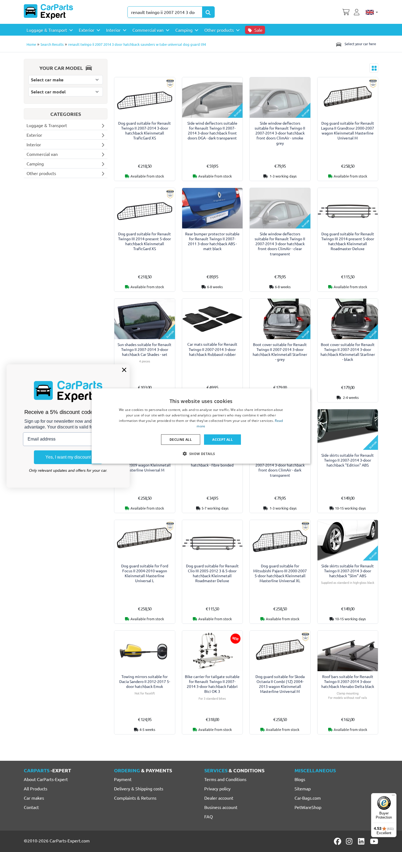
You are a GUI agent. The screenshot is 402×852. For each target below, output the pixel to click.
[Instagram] (350, 841)
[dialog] (201, 426)
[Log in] (357, 11)
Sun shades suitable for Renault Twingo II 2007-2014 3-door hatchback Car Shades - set (144, 349)
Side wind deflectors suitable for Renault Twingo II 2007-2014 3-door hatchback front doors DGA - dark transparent (212, 131)
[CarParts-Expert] (48, 11)
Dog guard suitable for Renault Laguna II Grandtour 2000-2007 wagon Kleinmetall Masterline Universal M (347, 131)
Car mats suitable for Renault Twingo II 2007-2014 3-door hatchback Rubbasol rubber (212, 349)
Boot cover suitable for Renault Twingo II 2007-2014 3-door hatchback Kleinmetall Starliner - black (348, 352)
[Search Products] (208, 12)
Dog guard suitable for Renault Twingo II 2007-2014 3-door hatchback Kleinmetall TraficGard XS (144, 131)
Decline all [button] (181, 439)
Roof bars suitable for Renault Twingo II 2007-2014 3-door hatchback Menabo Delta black (347, 681)
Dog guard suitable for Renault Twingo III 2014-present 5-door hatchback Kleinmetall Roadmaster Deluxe (347, 241)
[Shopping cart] (345, 11)
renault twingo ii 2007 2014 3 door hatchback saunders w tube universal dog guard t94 (137, 44)
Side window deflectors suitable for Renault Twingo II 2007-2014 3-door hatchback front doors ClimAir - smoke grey (280, 133)
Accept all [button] (222, 439)
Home (31, 44)
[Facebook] (338, 841)
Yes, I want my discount (68, 457)
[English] (371, 12)
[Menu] (393, 796)
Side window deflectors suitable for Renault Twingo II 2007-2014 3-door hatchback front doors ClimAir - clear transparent (280, 243)
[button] (201, 453)
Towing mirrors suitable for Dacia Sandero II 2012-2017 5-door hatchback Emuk (144, 681)
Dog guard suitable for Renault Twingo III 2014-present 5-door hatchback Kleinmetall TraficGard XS (144, 241)
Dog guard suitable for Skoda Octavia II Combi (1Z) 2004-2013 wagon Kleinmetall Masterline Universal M (280, 684)
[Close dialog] (124, 369)
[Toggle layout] (373, 68)
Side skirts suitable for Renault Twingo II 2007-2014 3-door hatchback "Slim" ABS (347, 570)
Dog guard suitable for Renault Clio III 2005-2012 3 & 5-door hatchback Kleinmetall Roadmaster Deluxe (212, 573)
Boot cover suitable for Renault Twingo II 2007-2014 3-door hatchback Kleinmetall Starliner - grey (280, 352)
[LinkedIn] (362, 841)
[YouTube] (374, 841)
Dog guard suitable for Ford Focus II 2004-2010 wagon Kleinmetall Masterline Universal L (144, 573)
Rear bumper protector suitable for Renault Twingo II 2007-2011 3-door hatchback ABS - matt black (212, 241)
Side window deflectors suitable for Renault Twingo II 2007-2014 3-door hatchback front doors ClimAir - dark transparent (280, 465)
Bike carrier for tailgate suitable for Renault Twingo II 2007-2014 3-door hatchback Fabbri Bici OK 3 (212, 684)
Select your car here (360, 43)
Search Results (52, 44)
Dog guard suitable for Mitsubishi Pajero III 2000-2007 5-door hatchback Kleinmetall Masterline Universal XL (280, 573)
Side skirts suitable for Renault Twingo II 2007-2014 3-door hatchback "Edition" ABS (347, 460)
